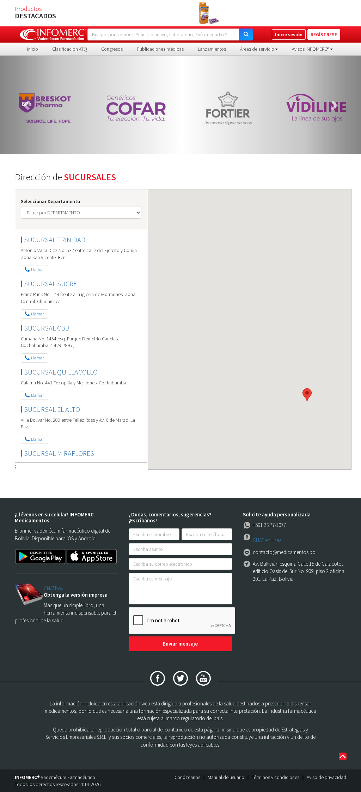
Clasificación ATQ (69, 49)
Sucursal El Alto (52, 409)
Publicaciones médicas (160, 49)
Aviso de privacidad (326, 777)
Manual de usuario (226, 777)
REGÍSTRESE (324, 34)
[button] (27, 105)
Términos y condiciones (275, 777)
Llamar (37, 269)
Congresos (112, 49)
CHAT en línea (267, 540)
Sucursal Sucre (50, 283)
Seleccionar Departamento (50, 201)
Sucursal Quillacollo (61, 371)
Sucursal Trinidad (54, 239)
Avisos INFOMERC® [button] (310, 49)
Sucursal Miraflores (59, 453)
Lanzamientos (212, 49)
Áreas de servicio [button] (257, 49)
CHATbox (53, 588)
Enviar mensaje (180, 643)
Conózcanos (187, 777)
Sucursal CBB (46, 327)
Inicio (32, 49)
